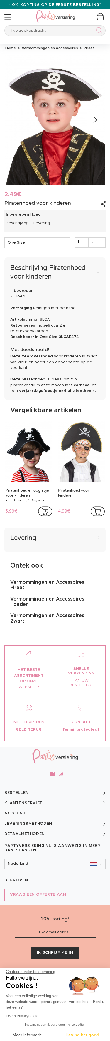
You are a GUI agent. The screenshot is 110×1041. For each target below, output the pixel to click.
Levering (41, 223)
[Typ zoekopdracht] (98, 31)
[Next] (95, 120)
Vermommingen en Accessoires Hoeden (47, 602)
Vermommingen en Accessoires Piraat (47, 585)
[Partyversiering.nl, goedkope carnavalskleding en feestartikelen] (55, 13)
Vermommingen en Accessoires (49, 48)
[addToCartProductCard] (45, 511)
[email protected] (81, 729)
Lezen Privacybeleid (22, 1016)
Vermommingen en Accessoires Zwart (47, 618)
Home (10, 48)
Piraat (88, 48)
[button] (55, 864)
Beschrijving (17, 223)
